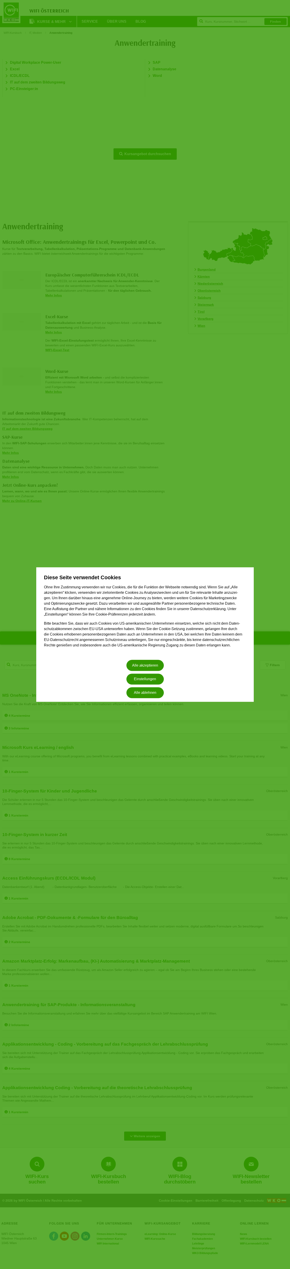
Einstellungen (145, 679)
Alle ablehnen (145, 693)
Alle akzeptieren (145, 665)
